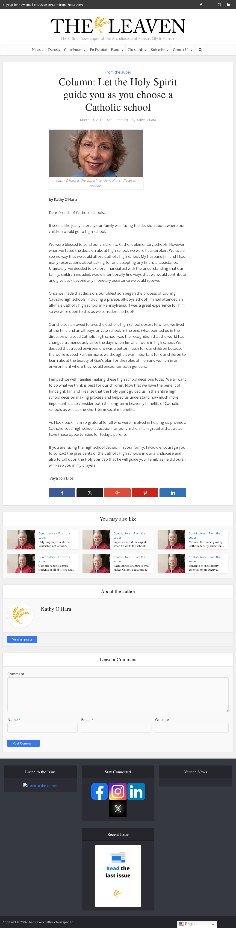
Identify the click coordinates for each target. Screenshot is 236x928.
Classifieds (135, 49)
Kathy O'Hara (146, 120)
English (191, 924)
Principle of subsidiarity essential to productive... (204, 567)
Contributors (73, 49)
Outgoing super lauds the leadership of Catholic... (54, 544)
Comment (15, 673)
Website (162, 719)
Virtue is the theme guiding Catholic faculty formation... (206, 544)
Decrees (54, 49)
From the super (118, 72)
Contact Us (181, 49)
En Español (98, 49)
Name (14, 719)
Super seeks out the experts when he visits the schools (130, 544)
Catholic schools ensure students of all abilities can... (56, 567)
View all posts (22, 639)
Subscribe (158, 49)
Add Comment (117, 120)
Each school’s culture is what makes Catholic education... (132, 567)
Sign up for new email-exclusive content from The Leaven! (43, 5)
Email (87, 719)
